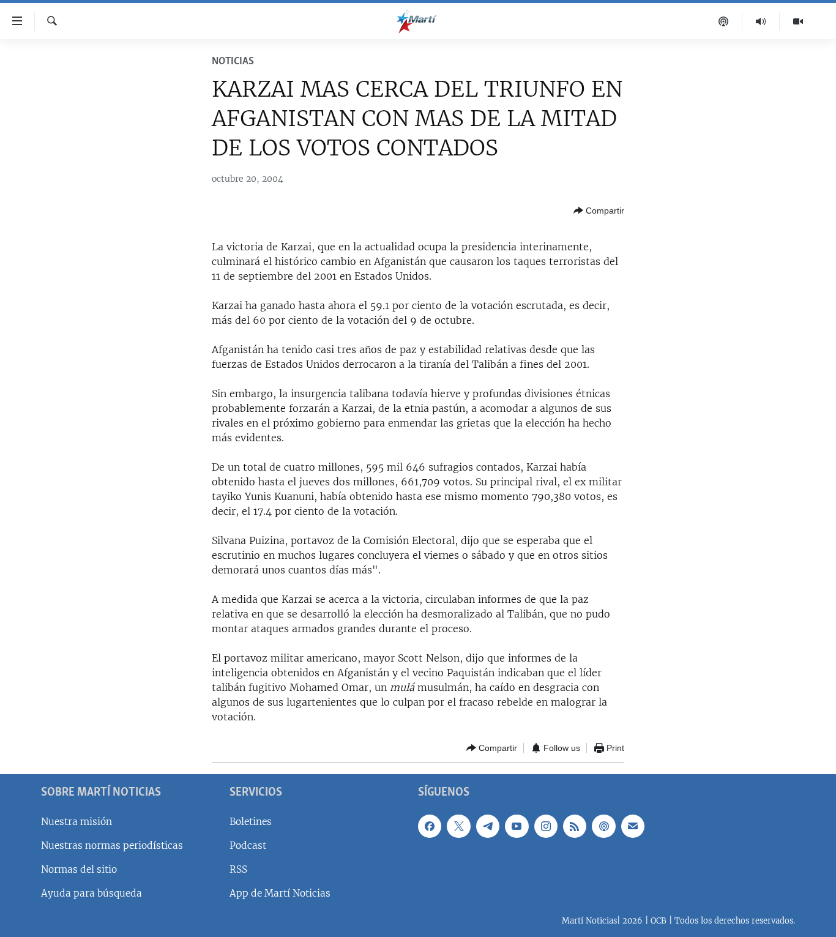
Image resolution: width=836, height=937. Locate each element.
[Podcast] (723, 21)
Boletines (251, 821)
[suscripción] (632, 826)
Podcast (248, 845)
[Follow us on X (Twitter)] (458, 826)
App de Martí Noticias (280, 893)
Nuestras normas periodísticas (112, 845)
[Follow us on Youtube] (516, 826)
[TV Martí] (798, 21)
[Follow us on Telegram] (487, 826)
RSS (238, 869)
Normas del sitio (79, 869)
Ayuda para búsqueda (91, 893)
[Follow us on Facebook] (429, 826)
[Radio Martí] (761, 21)
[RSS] (574, 826)
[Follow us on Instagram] (546, 826)
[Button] (598, 210)
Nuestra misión (76, 821)
